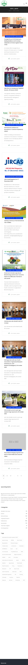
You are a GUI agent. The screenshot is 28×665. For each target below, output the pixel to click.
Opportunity (11, 563)
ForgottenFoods (14, 551)
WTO (24, 580)
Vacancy (11, 577)
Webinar (4, 580)
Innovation (16, 557)
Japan (17, 560)
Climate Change (14, 543)
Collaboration (5, 546)
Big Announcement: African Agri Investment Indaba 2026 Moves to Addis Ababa (13, 494)
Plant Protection (5, 566)
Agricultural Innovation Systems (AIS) (10, 537)
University (4, 577)
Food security (5, 551)
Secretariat (18, 318)
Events (2, 513)
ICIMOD (3, 557)
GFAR (22, 551)
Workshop (17, 580)
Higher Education (17, 554)
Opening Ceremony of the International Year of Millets (14, 221)
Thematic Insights (5, 525)
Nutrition (4, 563)
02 (7, 475)
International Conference (7, 560)
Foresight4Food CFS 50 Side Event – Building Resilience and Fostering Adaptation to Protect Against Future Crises (13, 41)
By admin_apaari (16, 58)
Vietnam (18, 577)
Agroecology (5, 540)
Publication (20, 566)
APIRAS (12, 540)
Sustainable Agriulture (7, 574)
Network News (19, 36)
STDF (21, 571)
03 (10, 475)
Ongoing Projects (5, 518)
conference (13, 546)
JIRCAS (23, 560)
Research (4, 568)
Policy (13, 566)
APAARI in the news (5, 511)
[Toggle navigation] (26, 3)
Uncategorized (4, 528)
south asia (14, 571)
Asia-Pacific (19, 540)
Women (10, 580)
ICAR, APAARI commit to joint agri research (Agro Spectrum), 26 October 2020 (14, 411)
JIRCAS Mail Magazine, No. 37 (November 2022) (11, 180)
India (9, 557)
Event (11, 548)
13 (17, 475)
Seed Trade (16, 568)
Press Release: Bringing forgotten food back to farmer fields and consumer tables (13, 454)
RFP (10, 568)
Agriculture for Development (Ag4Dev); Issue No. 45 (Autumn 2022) (14, 89)
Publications (18, 270)
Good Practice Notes (6, 554)
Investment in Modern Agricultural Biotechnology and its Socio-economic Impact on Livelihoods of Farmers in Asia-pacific (14, 275)
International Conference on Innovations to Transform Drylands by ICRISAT (13, 129)
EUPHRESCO (4, 548)
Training (21, 574)
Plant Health (19, 563)
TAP (15, 574)
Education (21, 546)
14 (21, 475)
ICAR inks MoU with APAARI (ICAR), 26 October (13, 322)
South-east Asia (5, 571)
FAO (16, 548)
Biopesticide (4, 543)
